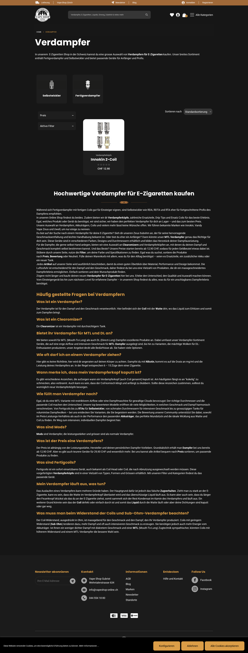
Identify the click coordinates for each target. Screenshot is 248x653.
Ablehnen (192, 645)
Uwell (57, 229)
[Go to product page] (103, 135)
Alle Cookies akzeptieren (225, 645)
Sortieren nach (173, 111)
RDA (150, 209)
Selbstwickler (76, 58)
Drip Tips (160, 217)
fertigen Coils (84, 209)
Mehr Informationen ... (89, 646)
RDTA (157, 209)
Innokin (189, 225)
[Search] (147, 15)
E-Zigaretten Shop (59, 54)
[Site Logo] (42, 15)
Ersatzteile (148, 217)
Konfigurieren (166, 645)
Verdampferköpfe (104, 155)
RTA (168, 209)
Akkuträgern (82, 225)
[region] (124, 645)
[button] (201, 14)
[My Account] (178, 15)
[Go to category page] (51, 86)
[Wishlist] (172, 15)
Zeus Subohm (141, 233)
